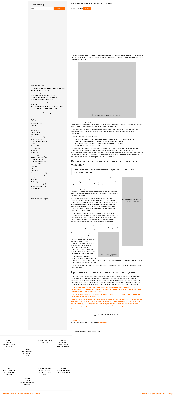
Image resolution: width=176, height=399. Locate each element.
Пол (32, 168)
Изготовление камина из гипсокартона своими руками (21, 394)
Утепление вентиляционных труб (42, 100)
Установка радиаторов (38, 186)
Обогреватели (35, 159)
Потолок (33, 171)
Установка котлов (37, 184)
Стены (33, 177)
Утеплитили (35, 189)
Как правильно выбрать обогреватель (43, 113)
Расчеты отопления (37, 173)
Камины (33, 146)
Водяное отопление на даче (45, 342)
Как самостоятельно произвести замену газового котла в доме (45, 371)
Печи (32, 166)
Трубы (33, 182)
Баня (32, 128)
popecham (34, 123)
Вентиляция (35, 135)
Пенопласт (34, 164)
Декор (33, 144)
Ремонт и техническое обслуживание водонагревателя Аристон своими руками (63, 346)
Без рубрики (35, 130)
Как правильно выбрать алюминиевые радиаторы (156, 394)
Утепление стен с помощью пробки (43, 95)
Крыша (33, 153)
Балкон (33, 126)
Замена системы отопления (40, 111)
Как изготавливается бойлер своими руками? (9, 371)
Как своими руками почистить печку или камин (47, 106)
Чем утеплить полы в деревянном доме (44, 97)
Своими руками (36, 175)
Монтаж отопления (37, 157)
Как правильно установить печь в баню (44, 109)
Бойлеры (34, 132)
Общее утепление (37, 162)
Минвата (34, 155)
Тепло (33, 180)
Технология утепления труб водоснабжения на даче (27, 353)
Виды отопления (36, 137)
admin (80, 8)
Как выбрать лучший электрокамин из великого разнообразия (9, 345)
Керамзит (34, 148)
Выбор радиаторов (37, 141)
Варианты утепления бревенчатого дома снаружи (27, 382)
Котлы (33, 150)
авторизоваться (102, 322)
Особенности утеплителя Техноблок (43, 93)
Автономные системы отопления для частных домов (63, 370)
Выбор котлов (35, 139)
